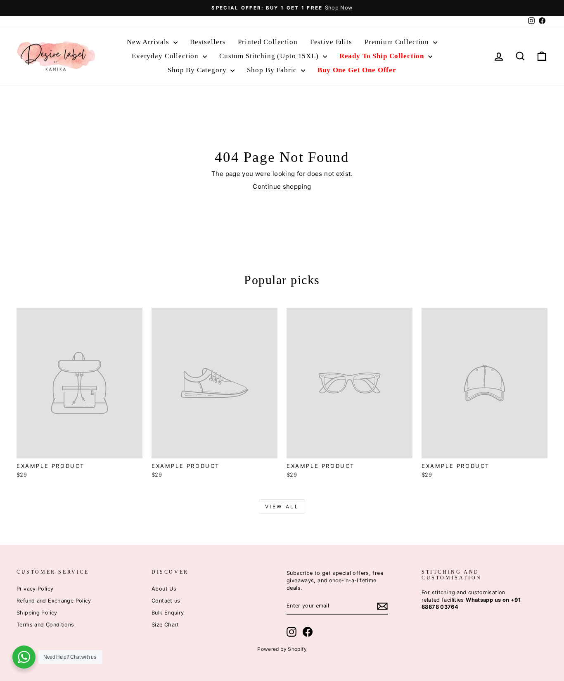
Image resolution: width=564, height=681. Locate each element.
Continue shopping (282, 186)
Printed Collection (267, 42)
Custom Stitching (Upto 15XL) (270, 56)
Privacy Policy (35, 589)
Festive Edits (331, 42)
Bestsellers (207, 42)
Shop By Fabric (273, 70)
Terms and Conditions (45, 625)
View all (282, 506)
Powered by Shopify (282, 649)
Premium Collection (398, 42)
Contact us (166, 601)
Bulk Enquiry (168, 613)
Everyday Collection (166, 56)
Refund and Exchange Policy (54, 601)
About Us (164, 589)
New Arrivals (149, 42)
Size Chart (165, 625)
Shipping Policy (37, 613)
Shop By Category (198, 70)
